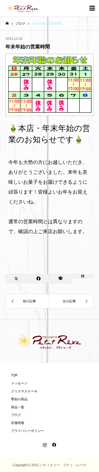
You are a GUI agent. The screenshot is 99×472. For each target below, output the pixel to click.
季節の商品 (19, 399)
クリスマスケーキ (24, 391)
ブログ (16, 415)
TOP (14, 375)
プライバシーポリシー (27, 431)
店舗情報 (17, 423)
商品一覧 (17, 407)
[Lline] (60, 278)
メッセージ (19, 383)
